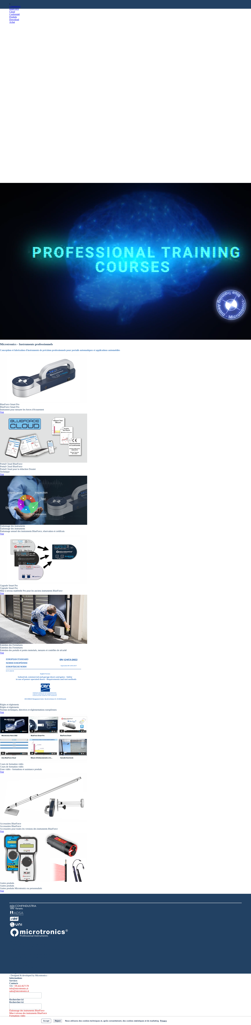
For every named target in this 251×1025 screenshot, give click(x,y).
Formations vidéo (17, 1016)
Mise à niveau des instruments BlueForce (28, 1013)
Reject (57, 1021)
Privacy (163, 1021)
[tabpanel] (125, 898)
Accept (46, 1021)
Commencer (14, 6)
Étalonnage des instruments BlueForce (26, 1010)
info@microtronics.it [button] (18, 988)
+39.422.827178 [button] (21, 986)
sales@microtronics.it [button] (19, 991)
